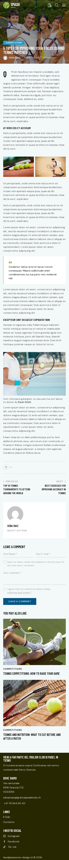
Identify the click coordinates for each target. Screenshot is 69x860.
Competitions (14, 43)
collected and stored (18, 592)
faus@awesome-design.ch (18, 857)
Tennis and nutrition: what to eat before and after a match (32, 736)
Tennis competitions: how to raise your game (31, 673)
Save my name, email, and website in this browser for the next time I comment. (36, 563)
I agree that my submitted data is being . (28, 591)
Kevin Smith (24, 402)
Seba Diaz (12, 526)
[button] (64, 5)
